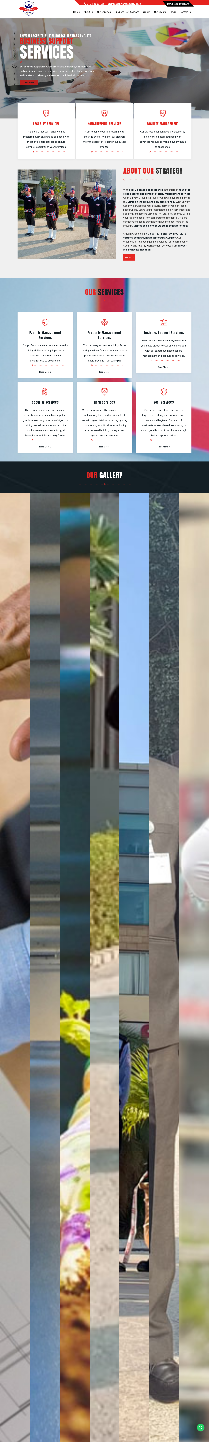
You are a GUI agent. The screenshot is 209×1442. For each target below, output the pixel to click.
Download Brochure (178, 3)
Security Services (46, 123)
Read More (29, 83)
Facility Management (163, 123)
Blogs (173, 12)
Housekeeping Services (105, 123)
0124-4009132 (95, 3)
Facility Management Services (45, 335)
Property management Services (104, 335)
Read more (44, 372)
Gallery (146, 12)
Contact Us (185, 12)
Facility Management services (154, 245)
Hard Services (104, 402)
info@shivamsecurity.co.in (126, 3)
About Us (88, 12)
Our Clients (160, 12)
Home (76, 12)
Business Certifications (127, 12)
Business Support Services (163, 332)
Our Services (104, 12)
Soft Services (164, 402)
